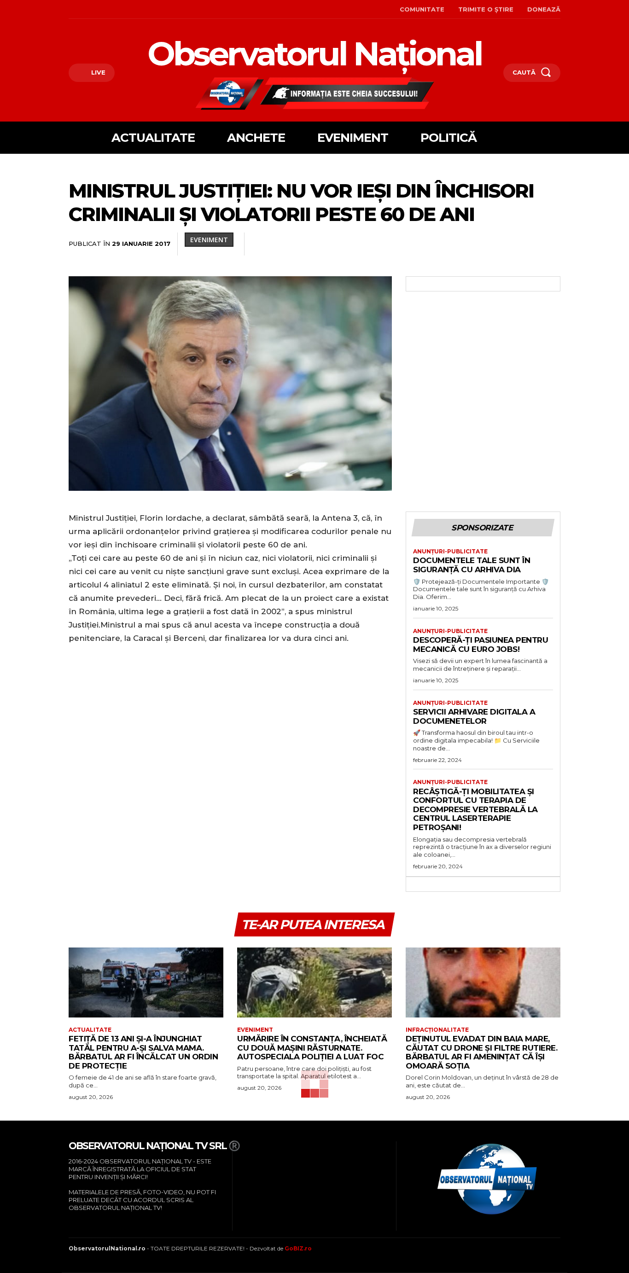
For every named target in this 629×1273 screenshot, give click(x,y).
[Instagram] (84, 9)
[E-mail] (487, 244)
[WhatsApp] (424, 244)
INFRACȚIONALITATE (437, 1030)
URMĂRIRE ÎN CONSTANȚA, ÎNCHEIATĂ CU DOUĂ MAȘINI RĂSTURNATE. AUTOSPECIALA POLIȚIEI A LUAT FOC (312, 1047)
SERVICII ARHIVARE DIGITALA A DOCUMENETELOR (474, 716)
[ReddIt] (466, 244)
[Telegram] (530, 244)
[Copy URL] (551, 244)
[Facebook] (70, 9)
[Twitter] (382, 244)
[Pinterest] (403, 244)
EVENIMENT (209, 239)
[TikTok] (98, 9)
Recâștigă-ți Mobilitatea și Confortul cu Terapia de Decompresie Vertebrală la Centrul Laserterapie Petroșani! (475, 809)
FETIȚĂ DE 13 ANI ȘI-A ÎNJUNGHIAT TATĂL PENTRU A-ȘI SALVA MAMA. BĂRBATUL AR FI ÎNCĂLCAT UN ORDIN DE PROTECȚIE (143, 1052)
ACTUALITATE (90, 1030)
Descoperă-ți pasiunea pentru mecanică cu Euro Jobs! (480, 644)
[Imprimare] (509, 244)
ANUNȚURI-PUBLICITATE (450, 551)
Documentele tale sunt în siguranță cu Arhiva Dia (471, 565)
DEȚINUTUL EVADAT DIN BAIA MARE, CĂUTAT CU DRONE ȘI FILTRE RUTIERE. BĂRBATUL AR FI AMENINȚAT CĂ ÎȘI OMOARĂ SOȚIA (481, 1052)
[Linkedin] (445, 244)
